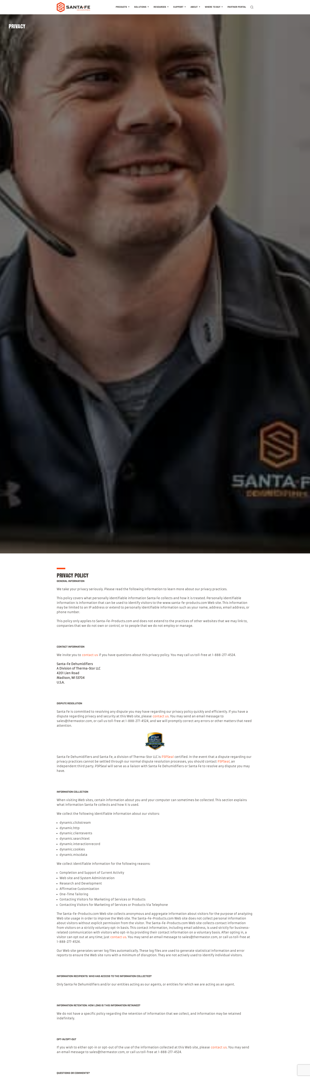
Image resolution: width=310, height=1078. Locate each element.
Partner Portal (236, 7)
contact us (90, 655)
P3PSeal (168, 757)
